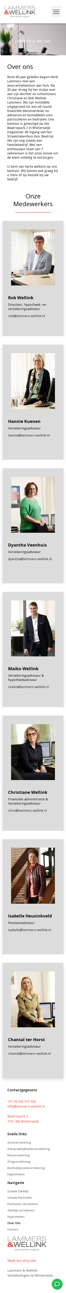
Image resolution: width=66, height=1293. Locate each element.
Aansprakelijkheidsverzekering (28, 1149)
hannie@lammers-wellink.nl (29, 435)
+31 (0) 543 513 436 (21, 1101)
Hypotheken (16, 1174)
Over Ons (13, 1223)
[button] (56, 11)
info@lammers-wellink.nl (26, 1106)
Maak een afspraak (21, 1260)
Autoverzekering (19, 1142)
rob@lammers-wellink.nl (26, 316)
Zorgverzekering (18, 1162)
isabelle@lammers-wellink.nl (29, 930)
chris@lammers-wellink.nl (27, 810)
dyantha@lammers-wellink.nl (30, 559)
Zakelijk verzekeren (20, 1210)
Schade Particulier (19, 1198)
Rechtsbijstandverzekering (26, 1168)
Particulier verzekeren (22, 1204)
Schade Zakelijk (18, 1191)
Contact (12, 1229)
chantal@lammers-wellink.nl (29, 1053)
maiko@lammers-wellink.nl (28, 687)
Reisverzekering (18, 1155)
